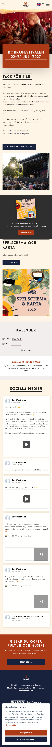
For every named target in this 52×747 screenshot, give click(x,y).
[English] (38, 4)
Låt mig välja (10, 725)
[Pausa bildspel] (14, 12)
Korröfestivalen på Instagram (16, 134)
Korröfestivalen (19, 400)
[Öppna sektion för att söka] (43, 4)
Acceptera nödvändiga (26, 739)
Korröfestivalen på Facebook (15, 131)
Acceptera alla (26, 733)
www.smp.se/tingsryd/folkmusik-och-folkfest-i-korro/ (26, 470)
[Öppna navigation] (47, 4)
